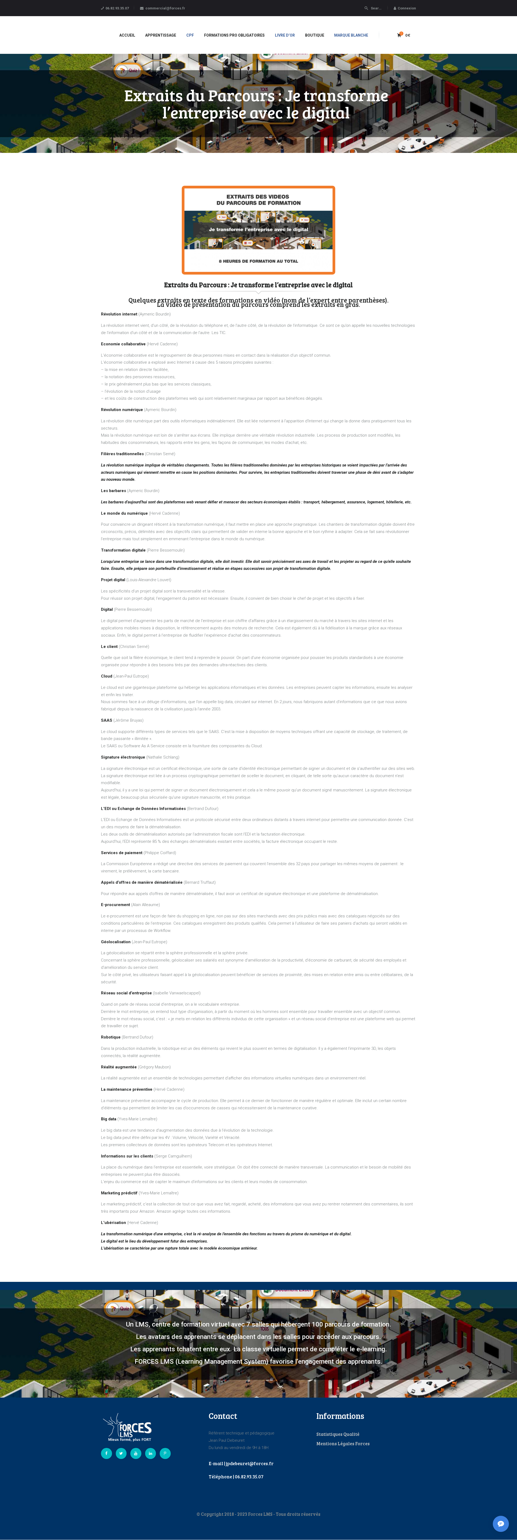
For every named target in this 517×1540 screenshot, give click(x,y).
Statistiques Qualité (337, 1434)
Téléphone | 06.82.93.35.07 (236, 1477)
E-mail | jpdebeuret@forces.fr (241, 1463)
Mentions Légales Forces (343, 1443)
